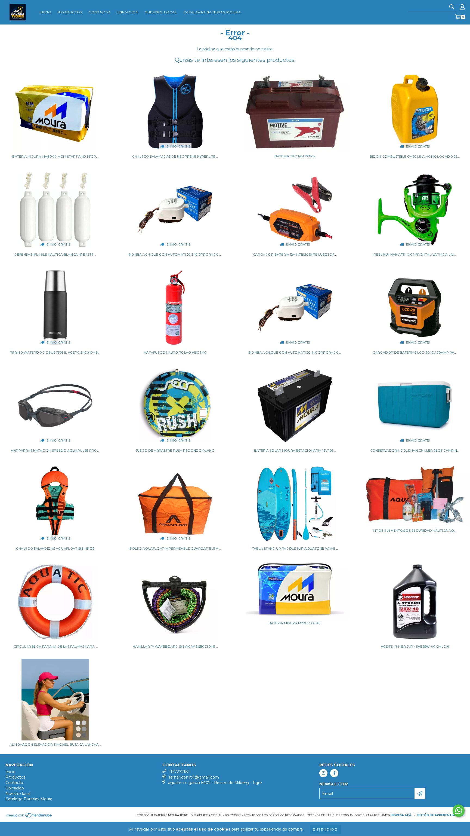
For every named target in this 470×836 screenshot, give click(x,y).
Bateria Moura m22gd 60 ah (294, 623)
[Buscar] (451, 7)
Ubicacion (127, 12)
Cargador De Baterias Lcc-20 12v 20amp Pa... (415, 352)
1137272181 (179, 771)
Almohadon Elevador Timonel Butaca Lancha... (55, 744)
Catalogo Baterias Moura (212, 12)
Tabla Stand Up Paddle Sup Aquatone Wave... (295, 548)
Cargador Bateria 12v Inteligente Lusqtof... (295, 254)
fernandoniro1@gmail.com (194, 777)
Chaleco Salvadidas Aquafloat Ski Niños (55, 548)
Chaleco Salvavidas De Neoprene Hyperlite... (175, 156)
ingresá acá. (401, 815)
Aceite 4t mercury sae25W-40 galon (415, 646)
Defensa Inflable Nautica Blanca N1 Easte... (55, 254)
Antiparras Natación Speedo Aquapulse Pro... (55, 450)
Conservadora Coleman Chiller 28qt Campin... (414, 450)
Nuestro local (161, 12)
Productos (70, 12)
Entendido (325, 829)
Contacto (99, 12)
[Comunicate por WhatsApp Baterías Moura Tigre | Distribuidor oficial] (459, 810)
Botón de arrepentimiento (441, 815)
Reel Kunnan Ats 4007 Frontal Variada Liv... (415, 254)
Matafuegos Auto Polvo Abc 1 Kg (175, 352)
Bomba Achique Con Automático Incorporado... (175, 254)
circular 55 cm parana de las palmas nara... (55, 646)
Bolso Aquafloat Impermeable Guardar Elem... (175, 548)
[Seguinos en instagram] (323, 773)
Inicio (45, 12)
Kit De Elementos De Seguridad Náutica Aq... (414, 530)
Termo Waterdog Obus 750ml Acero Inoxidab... (55, 352)
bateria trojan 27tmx (295, 156)
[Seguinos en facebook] (334, 773)
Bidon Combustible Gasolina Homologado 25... (415, 156)
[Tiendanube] (29, 817)
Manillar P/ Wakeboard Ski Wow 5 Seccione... (175, 646)
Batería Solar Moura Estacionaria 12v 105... (295, 450)
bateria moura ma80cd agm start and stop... (55, 156)
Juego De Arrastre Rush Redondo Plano (175, 450)
